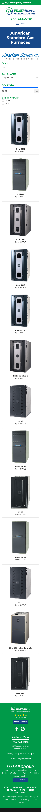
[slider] (3, 87)
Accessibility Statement (28, 799)
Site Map (21, 802)
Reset (36, 91)
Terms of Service (10, 799)
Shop (31, 790)
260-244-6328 (21, 742)
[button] (20, 101)
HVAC (6, 787)
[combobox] (20, 67)
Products (32, 787)
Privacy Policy (30, 796)
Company (11, 790)
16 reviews (22, 718)
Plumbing (18, 787)
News (22, 790)
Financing (20, 793)
